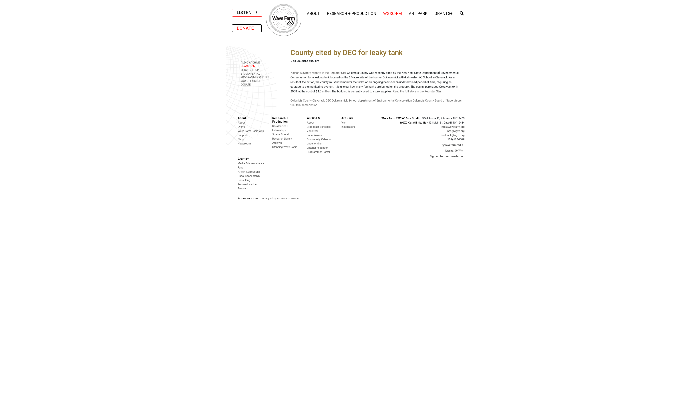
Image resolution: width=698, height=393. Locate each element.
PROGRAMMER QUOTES (254, 77)
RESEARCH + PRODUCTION (352, 13)
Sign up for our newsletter (446, 156)
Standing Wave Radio (284, 147)
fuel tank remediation (303, 105)
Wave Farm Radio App (251, 131)
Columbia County (301, 100)
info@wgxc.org (456, 131)
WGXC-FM (392, 13)
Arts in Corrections (249, 171)
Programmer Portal (318, 152)
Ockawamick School (344, 100)
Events (242, 126)
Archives (277, 142)
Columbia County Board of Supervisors (437, 100)
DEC (328, 100)
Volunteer (312, 131)
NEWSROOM (247, 66)
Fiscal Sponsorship (249, 176)
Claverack (318, 100)
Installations (348, 126)
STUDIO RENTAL (250, 73)
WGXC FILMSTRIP (251, 81)
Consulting (244, 180)
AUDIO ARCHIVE (250, 62)
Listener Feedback (317, 147)
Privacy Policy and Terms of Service (280, 198)
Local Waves (314, 135)
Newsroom (244, 143)
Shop (241, 139)
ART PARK (418, 13)
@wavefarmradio (452, 145)
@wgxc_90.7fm (454, 150)
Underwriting (314, 143)
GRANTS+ (443, 13)
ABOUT (313, 13)
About (241, 122)
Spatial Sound (280, 134)
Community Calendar (319, 139)
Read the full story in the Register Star (417, 91)
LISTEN (246, 12)
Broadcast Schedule (319, 126)
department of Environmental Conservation (385, 100)
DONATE (247, 28)
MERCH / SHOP (249, 70)
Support (242, 135)
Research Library (282, 138)
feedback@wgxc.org (452, 135)
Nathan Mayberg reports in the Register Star (318, 73)
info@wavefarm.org (453, 126)
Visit (343, 122)
